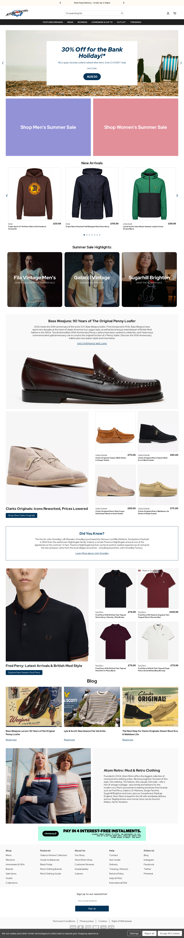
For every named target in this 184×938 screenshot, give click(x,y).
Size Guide (114, 859)
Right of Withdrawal (122, 921)
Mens (8, 855)
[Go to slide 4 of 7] (92, 234)
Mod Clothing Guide (50, 873)
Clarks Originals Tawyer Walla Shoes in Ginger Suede (110, 459)
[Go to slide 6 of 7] (97, 234)
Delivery (113, 864)
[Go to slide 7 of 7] (99, 234)
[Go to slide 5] (3, 63)
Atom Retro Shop (83, 859)
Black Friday (46, 864)
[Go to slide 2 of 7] (86, 234)
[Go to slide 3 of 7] (89, 234)
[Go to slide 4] (94, 92)
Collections (11, 882)
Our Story (80, 855)
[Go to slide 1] (86, 92)
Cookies (102, 921)
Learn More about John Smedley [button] (92, 553)
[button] (92, 76)
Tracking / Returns (118, 869)
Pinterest (148, 873)
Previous (7, 195)
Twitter (147, 869)
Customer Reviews (84, 864)
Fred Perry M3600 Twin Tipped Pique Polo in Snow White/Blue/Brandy (154, 669)
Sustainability (81, 869)
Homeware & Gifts (15, 864)
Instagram (149, 859)
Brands (9, 869)
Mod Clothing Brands (51, 869)
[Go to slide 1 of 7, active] (84, 234)
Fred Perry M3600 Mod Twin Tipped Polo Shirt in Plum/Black (110, 669)
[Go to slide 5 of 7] (94, 234)
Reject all (149, 933)
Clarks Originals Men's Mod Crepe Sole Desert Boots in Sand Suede (109, 512)
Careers (79, 873)
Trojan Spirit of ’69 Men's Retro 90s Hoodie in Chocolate (27, 227)
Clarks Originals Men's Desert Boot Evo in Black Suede (153, 459)
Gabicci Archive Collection (53, 855)
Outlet (9, 878)
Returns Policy (116, 873)
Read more (11, 739)
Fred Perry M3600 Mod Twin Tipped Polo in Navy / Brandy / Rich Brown (110, 616)
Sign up (92, 908)
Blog (92, 681)
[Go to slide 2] (181, 63)
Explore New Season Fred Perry (24, 672)
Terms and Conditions (63, 921)
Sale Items (11, 873)
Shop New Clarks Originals (21, 515)
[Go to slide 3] (92, 92)
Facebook (149, 864)
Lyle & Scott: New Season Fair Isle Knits (85, 731)
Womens (10, 859)
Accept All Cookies (170, 933)
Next (177, 195)
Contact (113, 855)
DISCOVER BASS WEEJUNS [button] (92, 343)
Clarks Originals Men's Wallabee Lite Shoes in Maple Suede (153, 512)
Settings (134, 933)
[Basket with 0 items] (174, 13)
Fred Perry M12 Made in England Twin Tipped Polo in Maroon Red (153, 616)
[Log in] (168, 14)
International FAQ (118, 882)
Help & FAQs (115, 878)
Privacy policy (87, 921)
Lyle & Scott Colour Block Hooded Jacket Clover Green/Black (143, 227)
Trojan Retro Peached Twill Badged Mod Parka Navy (87, 226)
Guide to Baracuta (49, 859)
